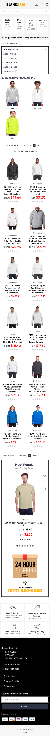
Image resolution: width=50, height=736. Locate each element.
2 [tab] (20, 546)
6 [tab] (30, 546)
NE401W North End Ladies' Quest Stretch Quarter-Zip (12, 436)
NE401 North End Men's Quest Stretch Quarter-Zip (37, 436)
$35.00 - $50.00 (10, 63)
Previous (27, 145)
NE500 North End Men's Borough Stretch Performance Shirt (37, 388)
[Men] (12, 93)
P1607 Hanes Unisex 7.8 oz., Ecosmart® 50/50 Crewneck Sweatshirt (12, 388)
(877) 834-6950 (12, 669)
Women (37, 108)
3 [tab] (22, 546)
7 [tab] (33, 546)
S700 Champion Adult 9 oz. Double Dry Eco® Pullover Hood (37, 190)
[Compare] (41, 5)
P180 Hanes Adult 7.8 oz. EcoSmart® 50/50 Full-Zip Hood (12, 339)
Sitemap (25, 732)
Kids (12, 138)
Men (12, 108)
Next (39, 145)
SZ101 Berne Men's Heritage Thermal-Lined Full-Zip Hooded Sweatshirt (13, 190)
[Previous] (17, 471)
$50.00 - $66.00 (10, 67)
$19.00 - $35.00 (10, 58)
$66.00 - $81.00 (10, 71)
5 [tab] (27, 546)
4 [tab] (25, 546)
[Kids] (12, 123)
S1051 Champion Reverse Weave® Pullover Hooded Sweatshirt (12, 289)
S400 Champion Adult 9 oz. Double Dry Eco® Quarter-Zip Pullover (37, 240)
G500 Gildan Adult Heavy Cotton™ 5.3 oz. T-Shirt (25, 524)
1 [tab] (17, 546)
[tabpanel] (25, 507)
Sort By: (17, 151)
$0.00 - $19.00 (9, 54)
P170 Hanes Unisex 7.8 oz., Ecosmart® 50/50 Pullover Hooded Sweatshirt (37, 338)
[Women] (37, 93)
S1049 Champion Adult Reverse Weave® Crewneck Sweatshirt (37, 289)
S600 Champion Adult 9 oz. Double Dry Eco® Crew (12, 241)
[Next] (32, 471)
